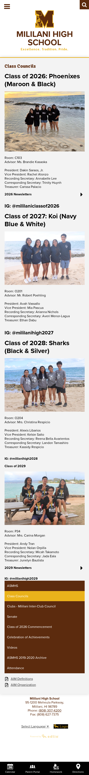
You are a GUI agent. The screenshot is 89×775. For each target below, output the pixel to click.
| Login (63, 726)
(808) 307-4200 (50, 711)
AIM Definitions (22, 679)
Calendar (10, 771)
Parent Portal (32, 771)
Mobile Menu (7, 6)
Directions (78, 771)
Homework (56, 771)
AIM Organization (23, 685)
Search (84, 4)
